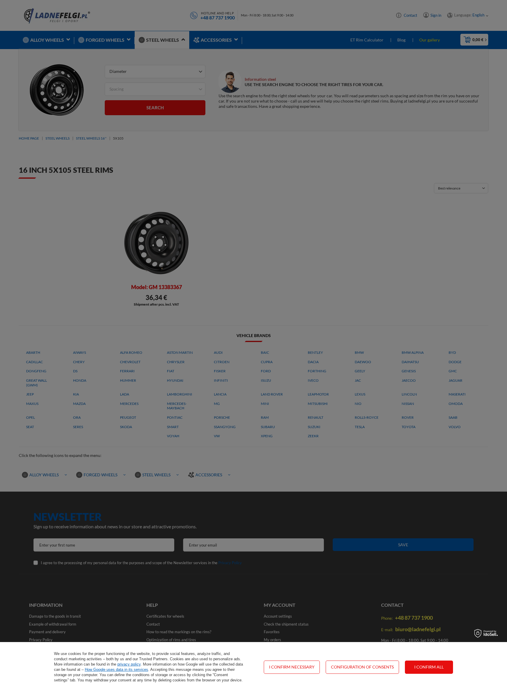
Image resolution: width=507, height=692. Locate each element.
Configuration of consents (362, 666)
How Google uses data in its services (116, 669)
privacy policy (129, 664)
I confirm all (429, 666)
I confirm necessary (292, 666)
